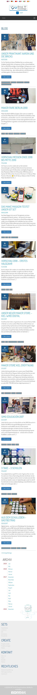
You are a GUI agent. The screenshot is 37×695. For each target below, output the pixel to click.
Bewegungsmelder (6, 82)
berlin (3, 133)
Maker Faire (16, 133)
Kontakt (3, 660)
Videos (3, 648)
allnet (3, 237)
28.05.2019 (4, 111)
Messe (13, 444)
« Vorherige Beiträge (6, 553)
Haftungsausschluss (6, 672)
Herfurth (11, 133)
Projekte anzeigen (5, 646)
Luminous (3, 630)
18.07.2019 (4, 59)
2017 (5, 577)
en (9, 1)
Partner (3, 662)
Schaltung (27, 82)
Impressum (4, 674)
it (25, 1)
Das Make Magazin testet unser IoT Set (15, 208)
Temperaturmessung (6, 84)
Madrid (9, 444)
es (29, 1)
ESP (6, 237)
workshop (24, 548)
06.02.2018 (4, 212)
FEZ (6, 133)
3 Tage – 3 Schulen (11, 468)
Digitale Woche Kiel (6, 548)
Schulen (13, 393)
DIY (2, 632)
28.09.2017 (4, 523)
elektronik (13, 82)
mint (8, 289)
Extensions (4, 634)
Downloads (4, 636)
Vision (2, 658)
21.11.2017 (3, 368)
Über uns (3, 656)
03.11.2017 (4, 420)
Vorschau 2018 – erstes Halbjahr (14, 262)
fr (21, 1)
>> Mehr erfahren (6, 77)
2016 (5, 609)
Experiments (4, 628)
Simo (17, 444)
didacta (3, 289)
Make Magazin (14, 237)
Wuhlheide (23, 133)
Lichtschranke (20, 82)
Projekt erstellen (5, 644)
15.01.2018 (4, 267)
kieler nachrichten (13, 341)
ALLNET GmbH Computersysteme (17, 687)
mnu (11, 289)
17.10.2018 (4, 163)
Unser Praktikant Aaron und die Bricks (17, 55)
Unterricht (14, 494)
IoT (9, 237)
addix (3, 341)
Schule (9, 494)
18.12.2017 (4, 319)
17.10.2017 (4, 471)
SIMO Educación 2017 (12, 416)
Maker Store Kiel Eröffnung (17, 365)
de (13, 1)
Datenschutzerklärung (7, 670)
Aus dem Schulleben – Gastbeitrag (13, 519)
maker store (20, 341)
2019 (5, 563)
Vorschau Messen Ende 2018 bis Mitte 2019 (16, 158)
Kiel (6, 341)
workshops (19, 393)
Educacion (4, 444)
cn (17, 1)
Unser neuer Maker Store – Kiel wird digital (16, 314)
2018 (5, 569)
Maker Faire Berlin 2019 (14, 107)
